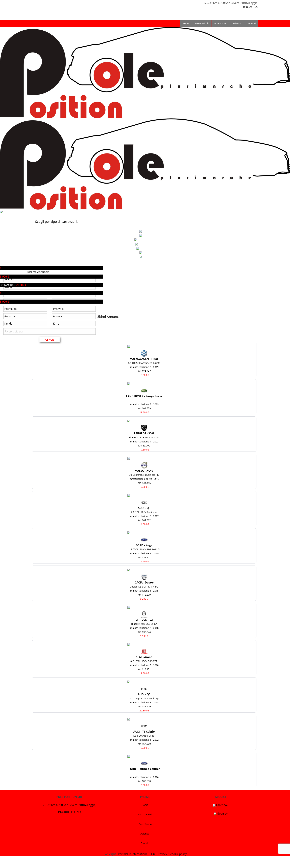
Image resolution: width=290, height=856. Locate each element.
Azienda (236, 23)
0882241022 (250, 7)
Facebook (221, 805)
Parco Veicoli (202, 23)
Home (186, 23)
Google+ (222, 813)
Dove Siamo (220, 23)
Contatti (251, 23)
